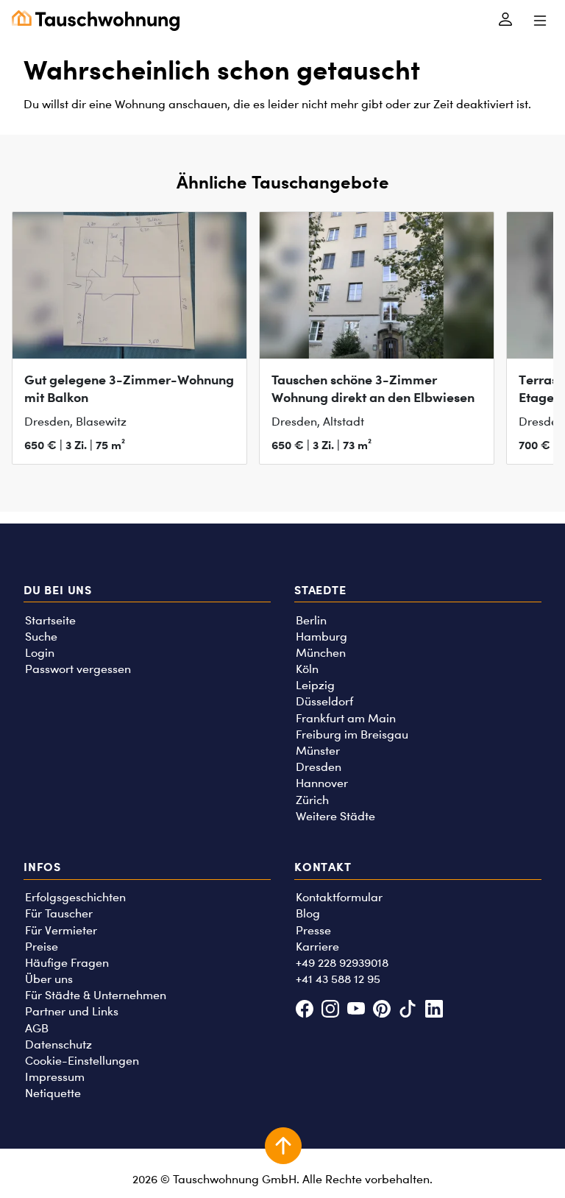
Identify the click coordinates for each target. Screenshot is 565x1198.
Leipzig (315, 685)
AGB (37, 1028)
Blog (308, 913)
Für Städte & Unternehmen (95, 995)
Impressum (55, 1077)
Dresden (318, 767)
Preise (41, 947)
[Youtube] (356, 1010)
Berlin (311, 620)
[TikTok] (408, 1010)
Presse (313, 930)
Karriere (317, 947)
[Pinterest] (382, 1010)
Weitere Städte (335, 816)
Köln (307, 669)
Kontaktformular (339, 897)
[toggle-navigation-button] (539, 20)
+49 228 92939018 (342, 963)
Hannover (322, 783)
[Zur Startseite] (96, 20)
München (321, 653)
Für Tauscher (59, 913)
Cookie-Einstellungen (82, 1061)
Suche (41, 637)
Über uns (49, 979)
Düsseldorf (324, 701)
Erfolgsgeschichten (75, 897)
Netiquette (53, 1093)
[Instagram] (330, 1010)
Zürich (312, 800)
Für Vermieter (61, 930)
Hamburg (321, 637)
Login (39, 653)
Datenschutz (58, 1044)
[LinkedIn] (434, 1010)
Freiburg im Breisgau (352, 734)
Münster (318, 751)
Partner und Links (71, 1011)
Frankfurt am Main (346, 718)
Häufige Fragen (67, 963)
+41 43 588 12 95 (338, 979)
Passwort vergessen (78, 669)
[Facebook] (304, 1010)
